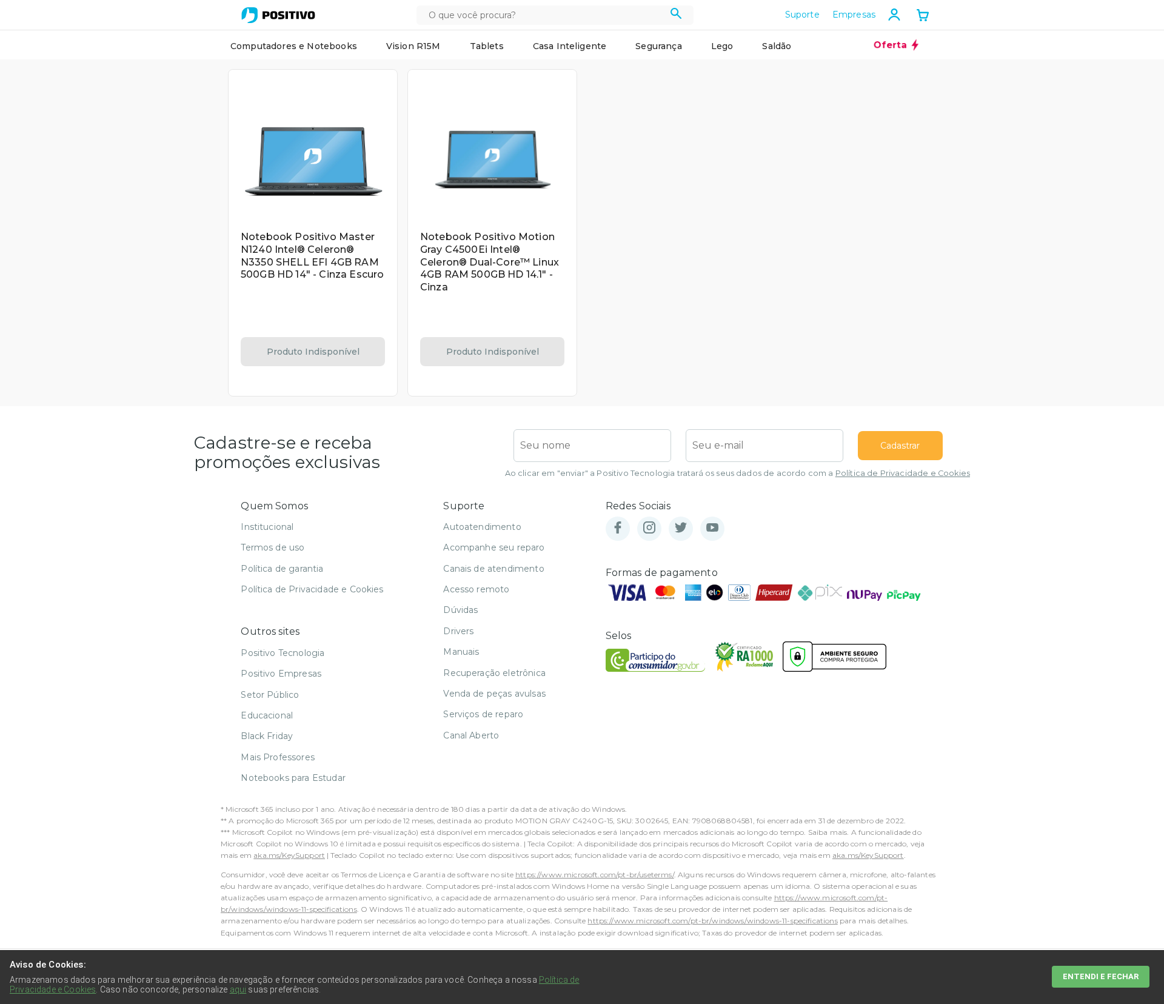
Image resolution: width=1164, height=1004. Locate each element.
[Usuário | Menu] (894, 14)
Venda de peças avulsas (494, 693)
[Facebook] (618, 528)
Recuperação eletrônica (494, 673)
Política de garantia (282, 568)
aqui (238, 989)
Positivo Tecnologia (282, 653)
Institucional (267, 526)
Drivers (458, 631)
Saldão (776, 46)
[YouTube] (712, 528)
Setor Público (270, 694)
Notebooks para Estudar (293, 777)
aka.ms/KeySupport (289, 855)
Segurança (658, 46)
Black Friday (267, 736)
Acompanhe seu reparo (493, 547)
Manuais (461, 651)
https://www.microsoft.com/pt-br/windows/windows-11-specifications (712, 920)
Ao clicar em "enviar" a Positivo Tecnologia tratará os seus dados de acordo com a (737, 473)
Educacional (267, 715)
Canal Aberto (471, 735)
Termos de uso (272, 547)
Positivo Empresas (281, 673)
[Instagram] (649, 528)
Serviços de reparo (483, 714)
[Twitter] (681, 528)
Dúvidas (460, 609)
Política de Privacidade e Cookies (902, 473)
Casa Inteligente (570, 46)
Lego (722, 46)
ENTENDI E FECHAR (1101, 976)
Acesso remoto (476, 589)
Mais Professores (278, 757)
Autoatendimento (482, 526)
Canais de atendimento (493, 568)
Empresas (853, 14)
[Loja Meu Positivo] (278, 15)
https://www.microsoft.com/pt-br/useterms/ (594, 874)
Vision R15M (413, 46)
